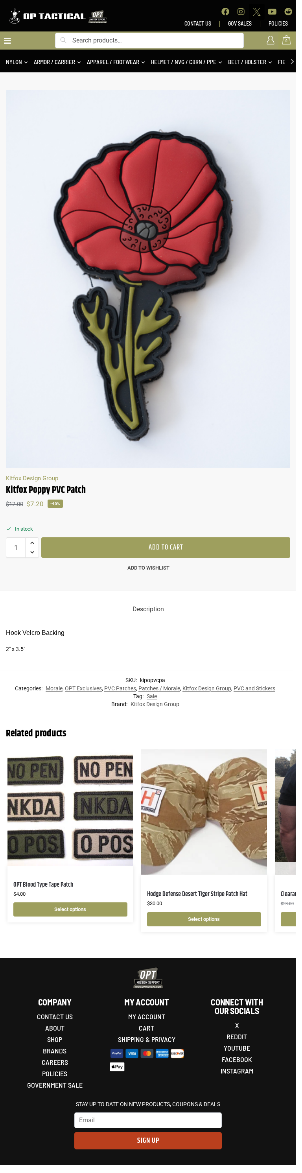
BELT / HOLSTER (247, 61)
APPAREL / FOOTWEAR (113, 61)
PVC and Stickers (254, 688)
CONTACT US (197, 23)
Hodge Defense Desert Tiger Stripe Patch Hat (197, 894)
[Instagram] (241, 12)
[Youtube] (272, 12)
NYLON (14, 61)
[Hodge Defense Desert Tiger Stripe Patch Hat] (204, 812)
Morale (54, 688)
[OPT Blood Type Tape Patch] (70, 807)
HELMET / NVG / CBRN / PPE (183, 61)
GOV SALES (240, 23)
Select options (70, 909)
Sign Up (148, 1140)
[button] (32, 543)
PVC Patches (120, 688)
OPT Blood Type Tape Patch (43, 885)
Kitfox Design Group (32, 478)
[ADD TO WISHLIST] (117, 759)
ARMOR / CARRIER (54, 61)
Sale (152, 696)
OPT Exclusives (83, 688)
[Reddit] (288, 12)
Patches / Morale (159, 688)
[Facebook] (225, 12)
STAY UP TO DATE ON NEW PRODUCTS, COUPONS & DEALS (148, 1104)
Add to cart (166, 547)
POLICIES (278, 23)
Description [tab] (148, 609)
